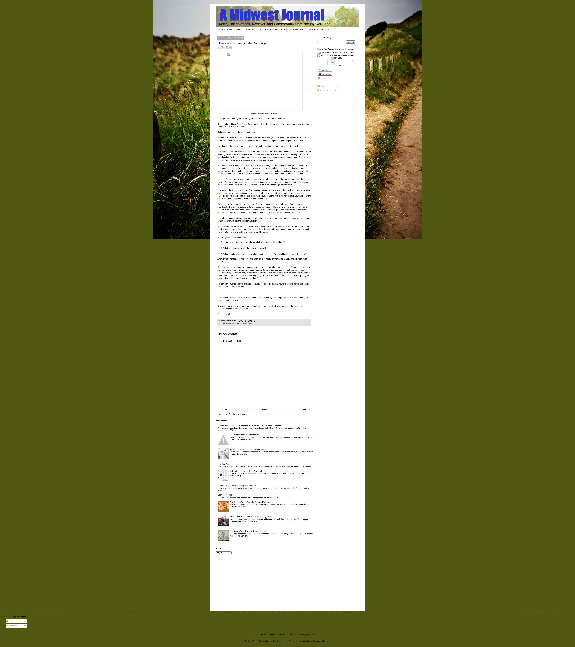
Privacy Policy (310, 634)
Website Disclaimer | (268, 634)
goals (229, 323)
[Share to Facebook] (227, 47)
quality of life (253, 323)
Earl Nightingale (224, 118)
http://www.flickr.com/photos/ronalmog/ (264, 113)
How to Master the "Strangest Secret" (245, 435)
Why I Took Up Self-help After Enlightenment (248, 449)
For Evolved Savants (297, 29)
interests (235, 323)
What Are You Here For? (319, 29)
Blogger (326, 641)
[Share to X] (224, 47)
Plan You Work (224, 464)
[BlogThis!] (221, 47)
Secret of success (225, 495)
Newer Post (223, 410)
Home (264, 410)
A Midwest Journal (253, 29)
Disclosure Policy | (284, 634)
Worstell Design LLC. (260, 641)
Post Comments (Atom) (238, 414)
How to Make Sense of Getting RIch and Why (237, 486)
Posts (322, 86)
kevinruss (308, 641)
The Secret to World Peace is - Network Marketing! (250, 502)
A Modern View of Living (275, 29)
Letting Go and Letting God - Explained (246, 471)
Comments (323, 90)
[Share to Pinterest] (230, 47)
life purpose (244, 323)
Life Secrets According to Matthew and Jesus (248, 531)
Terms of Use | (298, 634)
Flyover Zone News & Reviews (230, 29)
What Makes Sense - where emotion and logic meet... (251, 517)
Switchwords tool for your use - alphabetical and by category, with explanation (249, 425)
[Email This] (218, 47)
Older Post (306, 410)
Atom (322, 78)
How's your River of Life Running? (242, 43)
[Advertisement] (225, 577)
